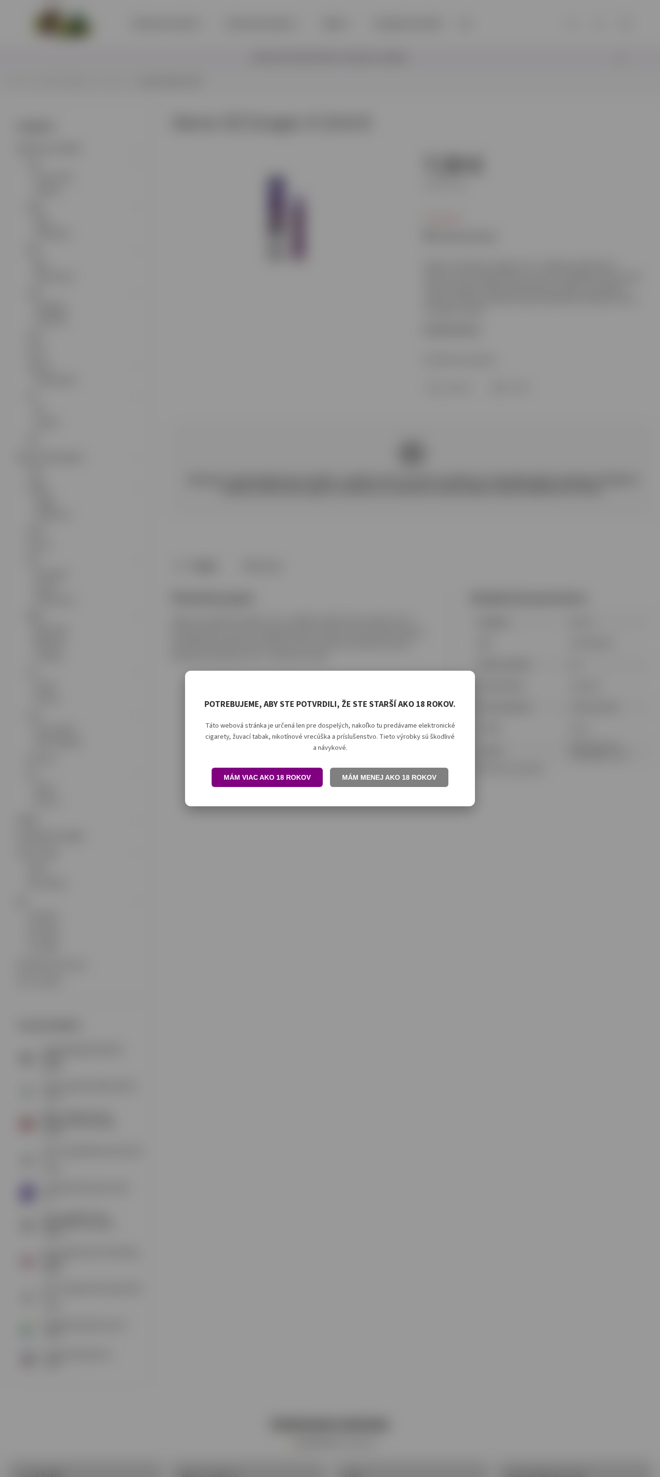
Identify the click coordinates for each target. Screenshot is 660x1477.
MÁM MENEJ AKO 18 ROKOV (389, 777)
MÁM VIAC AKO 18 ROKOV (267, 777)
